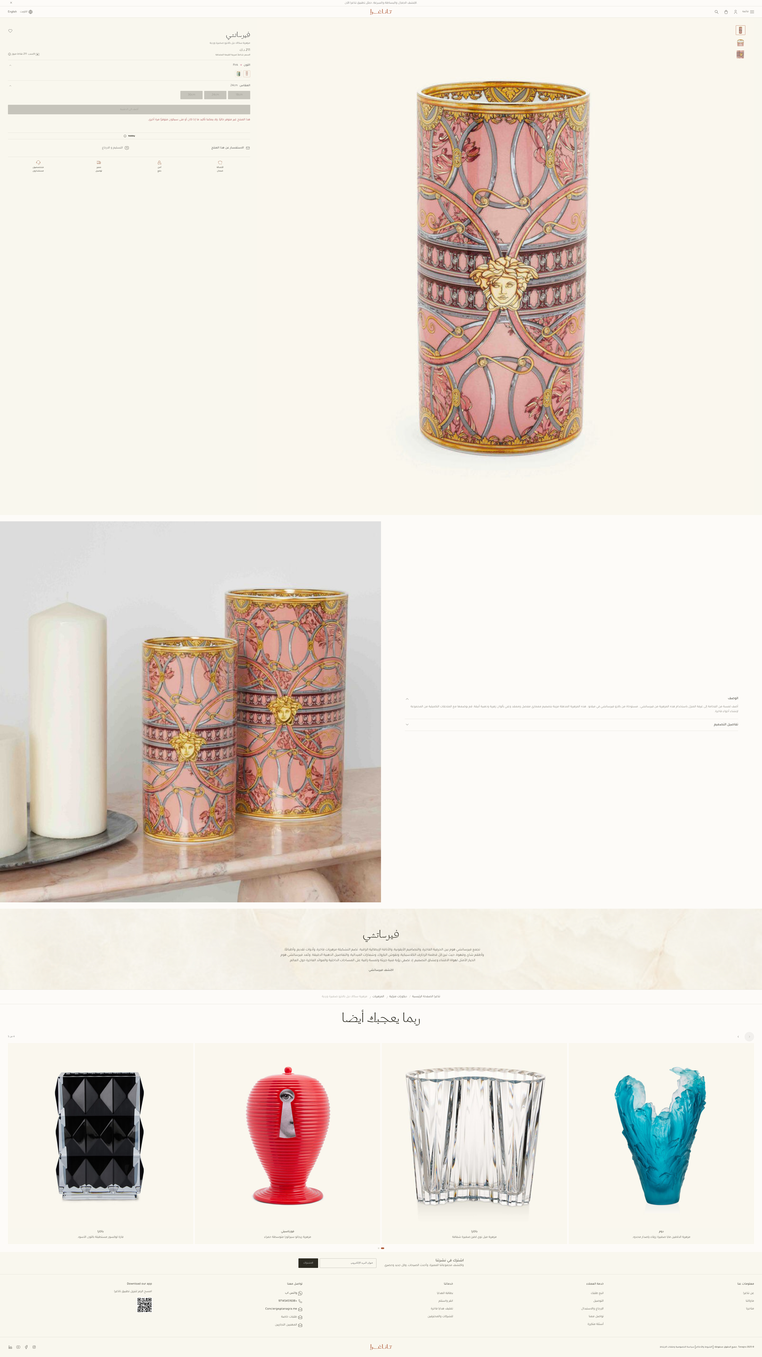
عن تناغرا (748, 1293)
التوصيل (598, 1301)
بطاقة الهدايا (445, 1293)
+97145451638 (287, 1301)
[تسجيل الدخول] (735, 12)
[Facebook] (26, 1347)
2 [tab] (378, 1248)
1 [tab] (382, 1248)
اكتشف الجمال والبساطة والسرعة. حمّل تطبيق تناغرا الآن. (381, 3)
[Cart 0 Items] (726, 12)
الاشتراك (308, 1263)
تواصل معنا (596, 1316)
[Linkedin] (10, 1347)
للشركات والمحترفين (440, 1316)
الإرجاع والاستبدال (592, 1309)
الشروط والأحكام (704, 1347)
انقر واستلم (446, 1301)
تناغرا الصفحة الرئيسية (426, 996)
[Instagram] (34, 1347)
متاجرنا (750, 1309)
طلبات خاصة (289, 1317)
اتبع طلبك (597, 1293)
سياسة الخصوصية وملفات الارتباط (677, 1347)
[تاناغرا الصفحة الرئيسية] (381, 12)
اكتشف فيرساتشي (381, 970)
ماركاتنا (750, 1301)
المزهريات (378, 996)
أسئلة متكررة (596, 1324)
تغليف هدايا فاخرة (442, 1309)
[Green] (238, 73)
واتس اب (291, 1293)
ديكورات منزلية (398, 996)
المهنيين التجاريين (286, 1325)
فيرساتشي (238, 34)
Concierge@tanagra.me (281, 1309)
